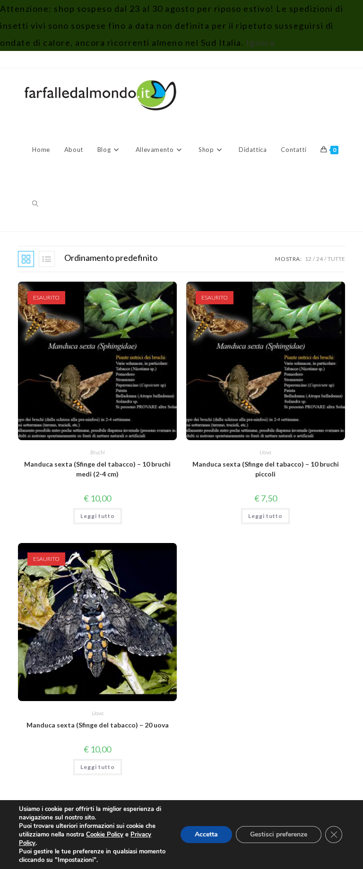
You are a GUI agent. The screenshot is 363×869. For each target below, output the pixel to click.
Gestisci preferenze (278, 834)
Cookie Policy (104, 834)
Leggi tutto (97, 515)
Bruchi (97, 452)
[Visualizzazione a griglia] (26, 259)
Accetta (206, 834)
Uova (265, 452)
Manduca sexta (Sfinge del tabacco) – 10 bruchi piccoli (265, 469)
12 (308, 258)
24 (319, 258)
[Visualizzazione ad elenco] (47, 259)
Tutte (336, 258)
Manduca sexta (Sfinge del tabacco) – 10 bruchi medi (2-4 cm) (97, 469)
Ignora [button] (260, 42)
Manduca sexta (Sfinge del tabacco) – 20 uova (97, 725)
